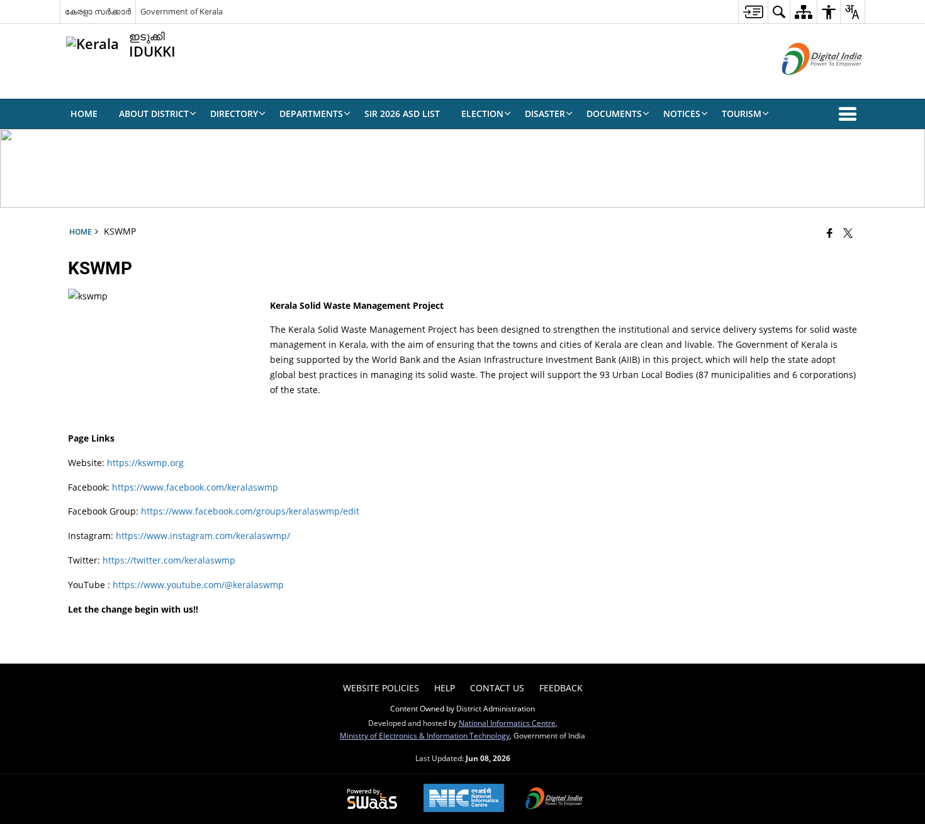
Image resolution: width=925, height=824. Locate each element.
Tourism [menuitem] (741, 114)
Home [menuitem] (84, 114)
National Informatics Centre (507, 723)
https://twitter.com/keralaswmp (169, 560)
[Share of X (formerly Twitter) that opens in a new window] (848, 233)
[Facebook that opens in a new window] (830, 233)
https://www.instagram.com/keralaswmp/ (203, 536)
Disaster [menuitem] (545, 114)
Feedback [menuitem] (561, 688)
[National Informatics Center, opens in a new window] (463, 799)
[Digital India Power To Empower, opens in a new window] (554, 799)
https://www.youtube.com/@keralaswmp (198, 585)
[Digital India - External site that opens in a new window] (806, 85)
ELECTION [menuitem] (482, 114)
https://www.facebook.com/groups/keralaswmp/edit (250, 511)
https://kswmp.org (145, 463)
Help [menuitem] (444, 688)
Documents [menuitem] (614, 114)
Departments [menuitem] (311, 114)
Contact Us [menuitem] (497, 688)
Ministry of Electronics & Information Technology (425, 735)
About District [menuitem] (154, 114)
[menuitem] (753, 11)
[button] (850, 113)
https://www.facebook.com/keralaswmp (195, 487)
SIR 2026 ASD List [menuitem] (402, 114)
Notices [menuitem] (681, 114)
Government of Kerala (181, 11)
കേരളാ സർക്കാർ (98, 11)
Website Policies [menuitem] (381, 688)
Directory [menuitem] (234, 114)
